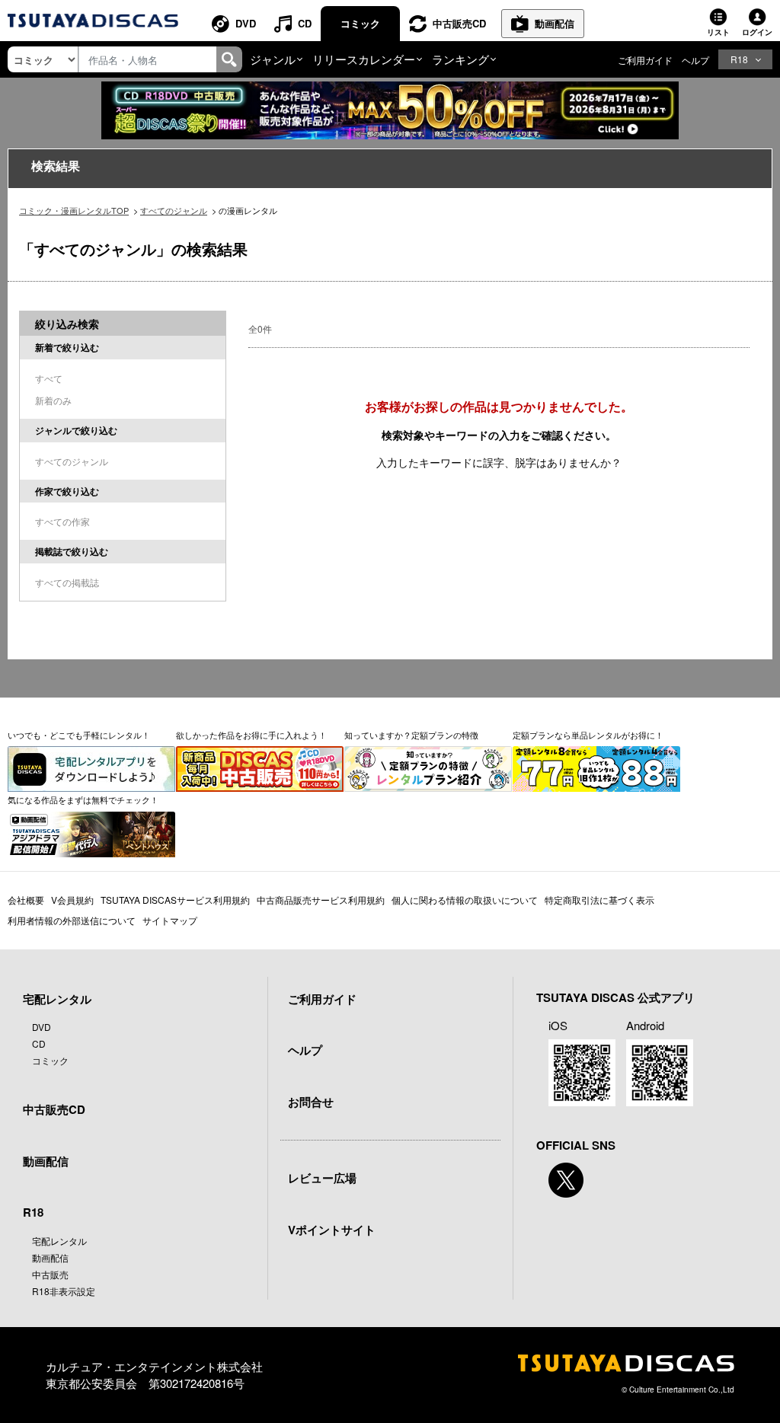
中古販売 (50, 1274)
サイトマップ (169, 920)
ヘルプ (695, 59)
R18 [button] (739, 59)
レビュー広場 (322, 1177)
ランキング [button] (460, 59)
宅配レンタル (59, 1240)
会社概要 (26, 899)
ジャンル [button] (273, 59)
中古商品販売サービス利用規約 (321, 899)
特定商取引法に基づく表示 (599, 899)
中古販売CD (459, 23)
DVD (245, 23)
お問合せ (311, 1101)
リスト (718, 32)
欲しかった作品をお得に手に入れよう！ (251, 735)
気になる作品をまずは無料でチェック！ (83, 799)
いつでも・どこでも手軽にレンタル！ (79, 735)
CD (305, 23)
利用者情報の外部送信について (72, 920)
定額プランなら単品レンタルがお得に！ (588, 735)
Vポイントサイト (332, 1229)
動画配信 (554, 23)
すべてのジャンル (173, 210)
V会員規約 (72, 899)
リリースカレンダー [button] (363, 59)
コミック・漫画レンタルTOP (74, 210)
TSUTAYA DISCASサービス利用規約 (175, 899)
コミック (360, 23)
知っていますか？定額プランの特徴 (411, 735)
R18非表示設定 (63, 1290)
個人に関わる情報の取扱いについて (465, 899)
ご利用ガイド (645, 59)
